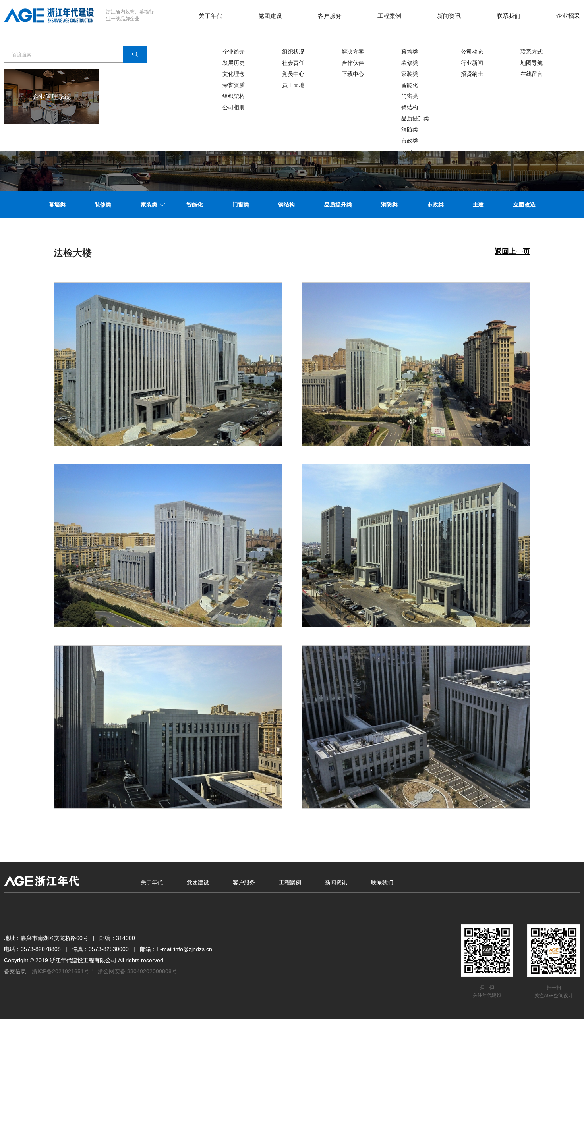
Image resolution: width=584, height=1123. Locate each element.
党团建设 (270, 15)
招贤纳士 (472, 74)
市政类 (409, 140)
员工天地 (293, 85)
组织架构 (233, 96)
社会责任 (293, 63)
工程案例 (389, 15)
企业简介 (233, 51)
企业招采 (568, 15)
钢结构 (409, 107)
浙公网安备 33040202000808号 (137, 971)
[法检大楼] (168, 364)
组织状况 (293, 51)
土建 (478, 204)
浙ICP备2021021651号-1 (63, 971)
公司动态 (472, 51)
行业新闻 (472, 63)
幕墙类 (409, 51)
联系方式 (531, 51)
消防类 (409, 129)
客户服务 (330, 15)
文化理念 (233, 74)
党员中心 (293, 74)
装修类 (409, 63)
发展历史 (233, 63)
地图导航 (531, 63)
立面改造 (524, 204)
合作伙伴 (353, 63)
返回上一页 (512, 251)
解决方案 (353, 51)
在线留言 (531, 74)
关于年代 (210, 15)
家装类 (409, 74)
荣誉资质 (233, 85)
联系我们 (508, 15)
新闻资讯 (449, 15)
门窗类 (409, 96)
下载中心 (353, 74)
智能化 (409, 85)
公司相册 (233, 107)
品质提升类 (415, 118)
